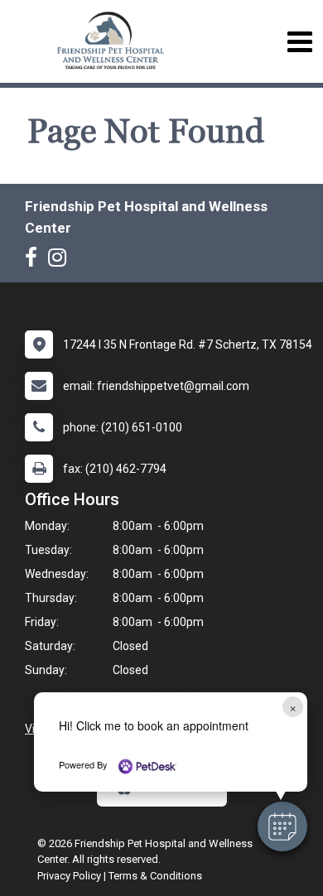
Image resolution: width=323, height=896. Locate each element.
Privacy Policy (69, 876)
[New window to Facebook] (35, 260)
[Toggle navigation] (299, 41)
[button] (282, 826)
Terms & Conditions (155, 876)
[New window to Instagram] (61, 260)
